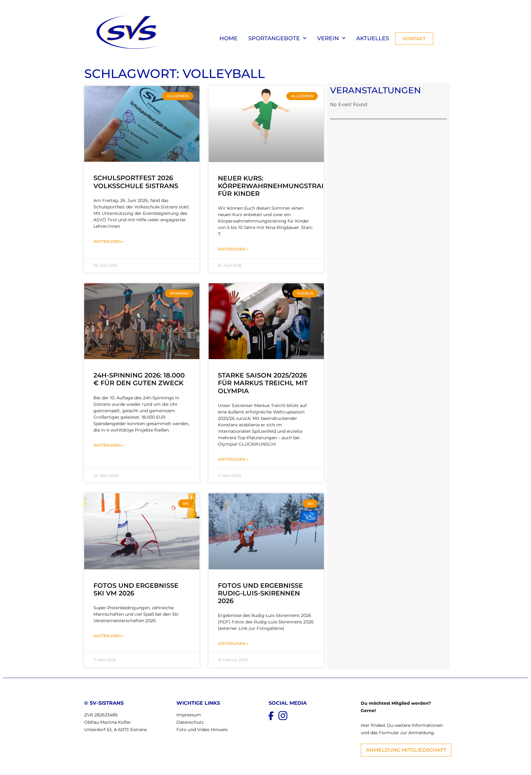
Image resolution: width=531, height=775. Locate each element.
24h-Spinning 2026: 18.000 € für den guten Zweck (139, 379)
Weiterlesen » (108, 241)
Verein (328, 38)
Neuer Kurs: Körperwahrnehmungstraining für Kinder (279, 185)
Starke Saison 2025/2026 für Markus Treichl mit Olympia (263, 382)
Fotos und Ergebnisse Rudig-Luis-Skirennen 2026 (260, 593)
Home (228, 38)
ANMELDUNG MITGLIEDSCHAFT (406, 750)
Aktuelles (372, 38)
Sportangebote (274, 38)
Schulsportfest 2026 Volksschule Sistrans (135, 181)
